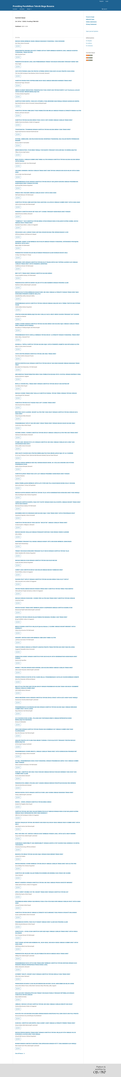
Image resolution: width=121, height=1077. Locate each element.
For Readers (89, 40)
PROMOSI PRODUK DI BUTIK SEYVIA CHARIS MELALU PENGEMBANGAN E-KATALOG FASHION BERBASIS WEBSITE (47, 677)
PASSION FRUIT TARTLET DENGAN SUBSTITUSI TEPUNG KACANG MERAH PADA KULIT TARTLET (42, 579)
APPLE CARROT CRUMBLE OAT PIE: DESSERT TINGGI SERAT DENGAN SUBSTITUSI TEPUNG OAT (41, 892)
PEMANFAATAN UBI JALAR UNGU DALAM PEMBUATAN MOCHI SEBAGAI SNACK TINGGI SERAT (41, 953)
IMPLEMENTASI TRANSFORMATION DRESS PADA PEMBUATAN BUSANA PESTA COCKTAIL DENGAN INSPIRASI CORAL (48, 374)
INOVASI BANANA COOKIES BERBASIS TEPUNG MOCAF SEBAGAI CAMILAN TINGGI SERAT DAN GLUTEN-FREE (45, 863)
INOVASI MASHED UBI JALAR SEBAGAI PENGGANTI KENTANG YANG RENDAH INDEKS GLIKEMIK (42, 532)
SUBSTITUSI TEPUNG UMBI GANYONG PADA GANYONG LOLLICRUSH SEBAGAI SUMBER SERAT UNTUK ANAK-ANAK (47, 202)
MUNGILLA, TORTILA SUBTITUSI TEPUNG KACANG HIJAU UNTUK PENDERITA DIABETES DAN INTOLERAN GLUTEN (47, 344)
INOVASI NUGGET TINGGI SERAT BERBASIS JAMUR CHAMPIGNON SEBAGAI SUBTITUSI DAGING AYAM (43, 607)
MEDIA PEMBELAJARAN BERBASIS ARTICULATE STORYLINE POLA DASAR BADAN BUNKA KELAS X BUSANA (45, 483)
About (29, 9)
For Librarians (89, 45)
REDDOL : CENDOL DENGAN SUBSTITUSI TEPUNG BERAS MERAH (33, 802)
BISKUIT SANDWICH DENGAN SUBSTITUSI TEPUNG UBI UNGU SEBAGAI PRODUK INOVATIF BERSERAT (43, 882)
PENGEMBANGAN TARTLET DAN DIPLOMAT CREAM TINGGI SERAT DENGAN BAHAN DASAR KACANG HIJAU (45, 423)
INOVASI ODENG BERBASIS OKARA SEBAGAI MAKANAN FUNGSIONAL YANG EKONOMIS (40, 41)
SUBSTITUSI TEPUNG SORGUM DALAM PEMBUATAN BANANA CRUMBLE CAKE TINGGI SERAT (41, 617)
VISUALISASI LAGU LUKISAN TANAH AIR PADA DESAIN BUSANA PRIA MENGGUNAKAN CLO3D (41, 232)
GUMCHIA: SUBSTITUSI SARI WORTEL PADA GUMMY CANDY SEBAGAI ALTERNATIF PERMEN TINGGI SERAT (45, 1023)
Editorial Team (90, 19)
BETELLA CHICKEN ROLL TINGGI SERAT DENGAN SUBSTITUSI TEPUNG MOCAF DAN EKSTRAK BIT (42, 383)
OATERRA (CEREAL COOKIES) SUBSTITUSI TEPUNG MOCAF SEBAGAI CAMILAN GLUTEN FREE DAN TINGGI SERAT (46, 432)
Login (106, 1)
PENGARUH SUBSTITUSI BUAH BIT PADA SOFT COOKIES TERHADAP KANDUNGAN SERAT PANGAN (42, 211)
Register (102, 1)
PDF (19, 46)
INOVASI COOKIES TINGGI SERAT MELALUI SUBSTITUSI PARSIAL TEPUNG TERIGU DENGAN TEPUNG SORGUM (46, 393)
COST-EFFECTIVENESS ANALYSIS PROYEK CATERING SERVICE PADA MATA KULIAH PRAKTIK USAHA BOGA (44, 71)
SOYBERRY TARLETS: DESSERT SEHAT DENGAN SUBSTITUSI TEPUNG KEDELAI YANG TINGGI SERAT (42, 974)
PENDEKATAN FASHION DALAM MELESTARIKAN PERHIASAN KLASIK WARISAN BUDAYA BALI (41, 252)
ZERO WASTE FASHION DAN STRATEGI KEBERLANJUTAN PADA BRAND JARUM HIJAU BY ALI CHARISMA (44, 453)
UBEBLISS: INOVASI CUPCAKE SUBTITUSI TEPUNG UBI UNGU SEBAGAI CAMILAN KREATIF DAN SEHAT (44, 1004)
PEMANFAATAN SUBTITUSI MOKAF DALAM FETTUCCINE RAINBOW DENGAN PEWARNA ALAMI (41, 282)
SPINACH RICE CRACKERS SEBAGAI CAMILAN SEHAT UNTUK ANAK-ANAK (35, 192)
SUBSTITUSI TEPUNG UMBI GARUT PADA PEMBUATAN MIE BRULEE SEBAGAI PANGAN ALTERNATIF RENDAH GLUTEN (48, 110)
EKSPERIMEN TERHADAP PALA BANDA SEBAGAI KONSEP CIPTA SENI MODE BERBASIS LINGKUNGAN (43, 541)
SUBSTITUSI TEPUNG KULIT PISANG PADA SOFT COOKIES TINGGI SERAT (35, 402)
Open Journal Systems (92, 31)
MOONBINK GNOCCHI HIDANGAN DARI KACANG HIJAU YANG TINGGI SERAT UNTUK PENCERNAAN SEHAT (45, 513)
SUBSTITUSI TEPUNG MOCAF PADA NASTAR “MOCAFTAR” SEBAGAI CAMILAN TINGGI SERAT (41, 522)
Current (15, 9)
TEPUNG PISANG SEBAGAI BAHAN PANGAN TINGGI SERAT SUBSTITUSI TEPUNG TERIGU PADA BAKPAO (44, 588)
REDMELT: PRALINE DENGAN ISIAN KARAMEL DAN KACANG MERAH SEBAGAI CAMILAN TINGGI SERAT (44, 667)
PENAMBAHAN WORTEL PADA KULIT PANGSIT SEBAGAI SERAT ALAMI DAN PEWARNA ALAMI (41, 922)
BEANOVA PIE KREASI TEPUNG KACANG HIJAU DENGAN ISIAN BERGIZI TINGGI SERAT (39, 854)
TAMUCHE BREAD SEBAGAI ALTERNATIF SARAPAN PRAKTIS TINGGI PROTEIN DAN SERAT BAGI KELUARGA (45, 647)
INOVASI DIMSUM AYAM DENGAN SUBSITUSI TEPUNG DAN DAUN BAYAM (36, 560)
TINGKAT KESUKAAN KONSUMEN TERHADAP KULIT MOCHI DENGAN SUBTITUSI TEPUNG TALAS (42, 551)
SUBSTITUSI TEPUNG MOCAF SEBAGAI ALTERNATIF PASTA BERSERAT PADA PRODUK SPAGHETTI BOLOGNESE (46, 912)
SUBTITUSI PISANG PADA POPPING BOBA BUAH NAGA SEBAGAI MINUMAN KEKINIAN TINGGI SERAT (43, 80)
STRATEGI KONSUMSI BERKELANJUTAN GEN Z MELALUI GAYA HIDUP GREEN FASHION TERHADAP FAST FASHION (47, 314)
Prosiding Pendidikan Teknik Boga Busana (33, 6)
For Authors (89, 43)
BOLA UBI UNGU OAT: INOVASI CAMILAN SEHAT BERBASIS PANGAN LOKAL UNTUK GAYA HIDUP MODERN (45, 833)
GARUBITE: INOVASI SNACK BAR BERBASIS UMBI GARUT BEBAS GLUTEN (35, 637)
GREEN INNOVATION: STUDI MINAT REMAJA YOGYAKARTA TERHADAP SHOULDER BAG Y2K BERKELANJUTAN (46, 150)
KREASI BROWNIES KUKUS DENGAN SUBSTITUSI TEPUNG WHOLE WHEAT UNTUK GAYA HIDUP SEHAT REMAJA (46, 697)
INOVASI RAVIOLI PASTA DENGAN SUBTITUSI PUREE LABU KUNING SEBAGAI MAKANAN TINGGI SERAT (44, 792)
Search (105, 9)
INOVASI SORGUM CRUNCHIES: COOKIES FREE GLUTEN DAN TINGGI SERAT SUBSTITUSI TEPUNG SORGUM (45, 598)
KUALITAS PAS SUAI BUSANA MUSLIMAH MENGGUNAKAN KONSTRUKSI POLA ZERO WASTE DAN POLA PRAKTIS (46, 1013)
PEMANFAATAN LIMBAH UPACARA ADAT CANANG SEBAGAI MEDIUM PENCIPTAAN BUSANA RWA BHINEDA (45, 783)
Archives (22, 9)
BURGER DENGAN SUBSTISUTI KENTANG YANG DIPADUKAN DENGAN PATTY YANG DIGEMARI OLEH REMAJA (45, 1043)
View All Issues (19, 1053)
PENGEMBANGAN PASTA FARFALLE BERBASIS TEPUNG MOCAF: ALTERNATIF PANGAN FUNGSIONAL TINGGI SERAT (47, 335)
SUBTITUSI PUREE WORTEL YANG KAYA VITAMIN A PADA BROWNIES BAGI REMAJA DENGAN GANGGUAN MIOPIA (47, 101)
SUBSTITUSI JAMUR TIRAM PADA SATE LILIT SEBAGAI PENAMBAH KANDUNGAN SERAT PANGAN (42, 473)
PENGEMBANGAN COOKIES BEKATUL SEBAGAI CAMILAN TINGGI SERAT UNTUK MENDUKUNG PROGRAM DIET (46, 751)
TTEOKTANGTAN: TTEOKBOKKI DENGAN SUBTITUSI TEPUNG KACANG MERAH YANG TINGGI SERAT (43, 129)
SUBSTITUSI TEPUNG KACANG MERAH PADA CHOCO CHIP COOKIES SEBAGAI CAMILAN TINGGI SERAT (43, 120)
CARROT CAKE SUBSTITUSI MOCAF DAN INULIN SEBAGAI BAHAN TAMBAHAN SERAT (39, 570)
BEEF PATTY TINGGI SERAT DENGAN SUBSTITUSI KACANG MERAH (33, 273)
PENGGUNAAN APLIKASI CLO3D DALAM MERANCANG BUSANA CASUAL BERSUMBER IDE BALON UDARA (44, 983)
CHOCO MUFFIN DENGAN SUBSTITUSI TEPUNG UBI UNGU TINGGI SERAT (35, 354)
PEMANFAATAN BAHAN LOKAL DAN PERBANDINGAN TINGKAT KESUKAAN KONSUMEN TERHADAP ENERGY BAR (46, 61)
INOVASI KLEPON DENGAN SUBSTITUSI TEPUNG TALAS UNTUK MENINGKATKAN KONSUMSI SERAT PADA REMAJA (47, 492)
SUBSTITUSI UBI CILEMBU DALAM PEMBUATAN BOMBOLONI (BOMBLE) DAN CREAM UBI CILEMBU (43, 873)
